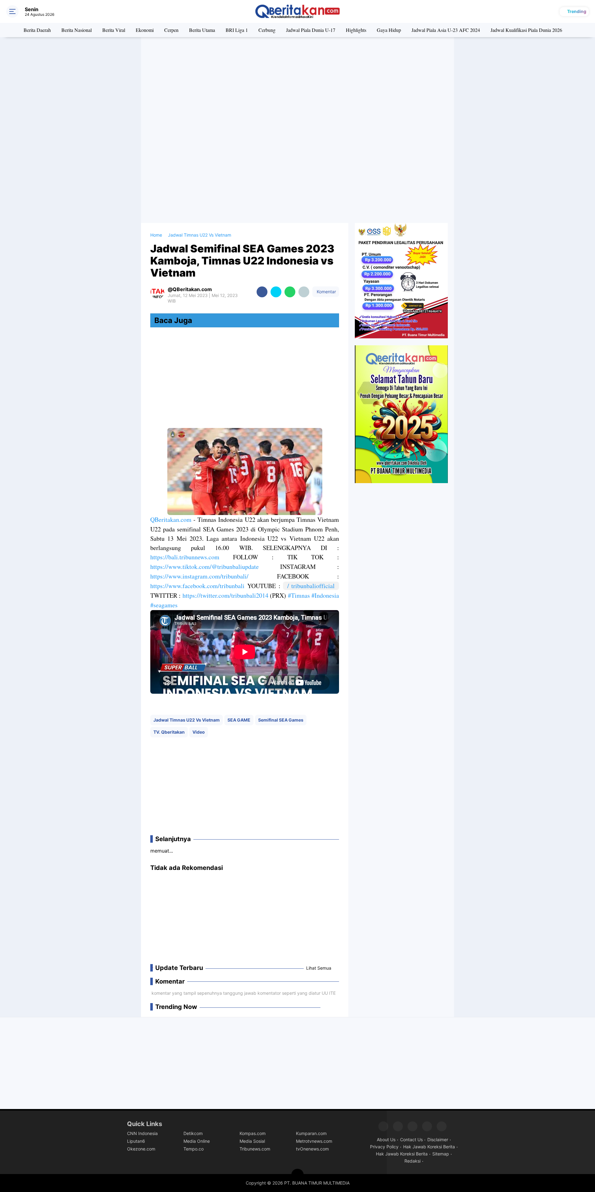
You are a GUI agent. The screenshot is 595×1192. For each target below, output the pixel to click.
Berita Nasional (76, 30)
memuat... (161, 851)
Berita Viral (113, 30)
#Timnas (299, 595)
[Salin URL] (303, 291)
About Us (386, 1139)
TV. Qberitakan (169, 732)
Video (198, 732)
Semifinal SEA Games (280, 720)
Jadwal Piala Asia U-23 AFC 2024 (446, 30)
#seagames (164, 605)
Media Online (196, 1141)
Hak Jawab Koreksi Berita (429, 1146)
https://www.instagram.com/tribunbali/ (199, 576)
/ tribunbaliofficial (313, 586)
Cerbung (266, 30)
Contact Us (411, 1139)
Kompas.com (253, 1133)
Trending (576, 11)
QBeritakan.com (171, 519)
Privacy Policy (384, 1146)
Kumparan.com (311, 1133)
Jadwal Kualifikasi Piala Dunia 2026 (526, 30)
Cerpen (171, 30)
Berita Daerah (37, 30)
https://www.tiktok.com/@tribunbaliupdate (204, 566)
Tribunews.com (255, 1148)
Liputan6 (136, 1141)
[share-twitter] (276, 291)
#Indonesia (325, 595)
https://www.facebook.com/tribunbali (197, 586)
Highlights (356, 30)
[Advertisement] (297, 86)
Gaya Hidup (389, 30)
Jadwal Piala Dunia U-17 (310, 30)
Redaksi (412, 1161)
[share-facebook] (262, 291)
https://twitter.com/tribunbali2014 (225, 595)
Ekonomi (145, 30)
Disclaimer (437, 1139)
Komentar (325, 291)
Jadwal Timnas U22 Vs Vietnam (186, 720)
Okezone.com (141, 1148)
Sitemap (440, 1153)
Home (156, 235)
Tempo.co (193, 1148)
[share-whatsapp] (289, 291)
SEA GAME (238, 720)
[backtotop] (297, 1175)
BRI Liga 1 (237, 30)
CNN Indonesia (142, 1133)
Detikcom (193, 1133)
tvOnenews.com (312, 1148)
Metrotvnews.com (314, 1141)
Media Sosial (252, 1141)
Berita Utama (202, 30)
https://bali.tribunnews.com (184, 557)
